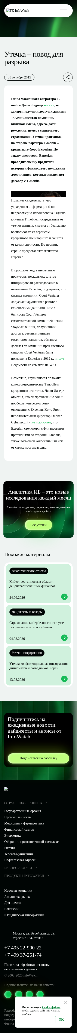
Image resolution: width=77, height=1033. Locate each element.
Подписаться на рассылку (38, 758)
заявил (49, 105)
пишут (59, 358)
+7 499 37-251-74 (22, 955)
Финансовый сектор (19, 829)
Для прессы (12, 902)
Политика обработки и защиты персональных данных (27, 967)
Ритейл (9, 848)
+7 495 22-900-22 (22, 947)
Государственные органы (22, 811)
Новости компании (18, 890)
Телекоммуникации (18, 854)
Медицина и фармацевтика (24, 823)
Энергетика (12, 835)
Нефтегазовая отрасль (20, 860)
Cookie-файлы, (51, 1007)
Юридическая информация (24, 915)
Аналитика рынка (17, 896)
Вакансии (11, 909)
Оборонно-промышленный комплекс (31, 841)
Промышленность (17, 817)
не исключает (41, 422)
